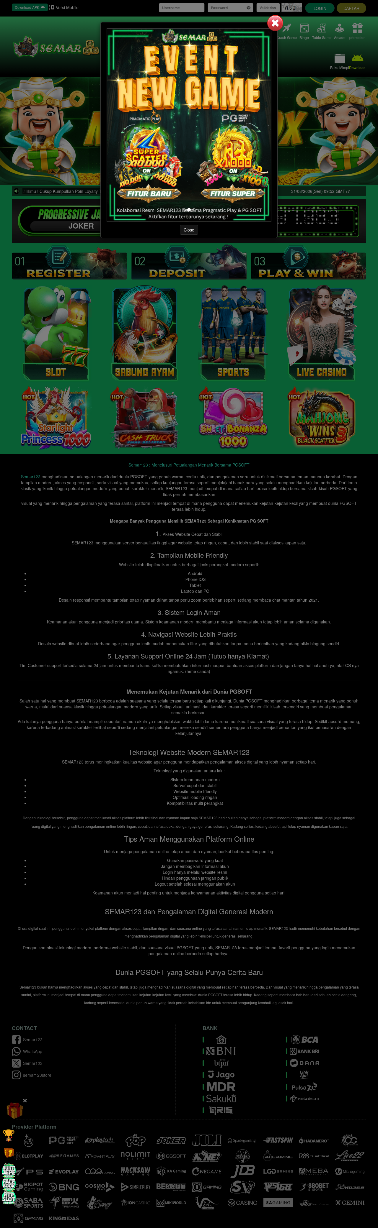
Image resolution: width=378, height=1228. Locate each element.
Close (189, 230)
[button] (275, 23)
